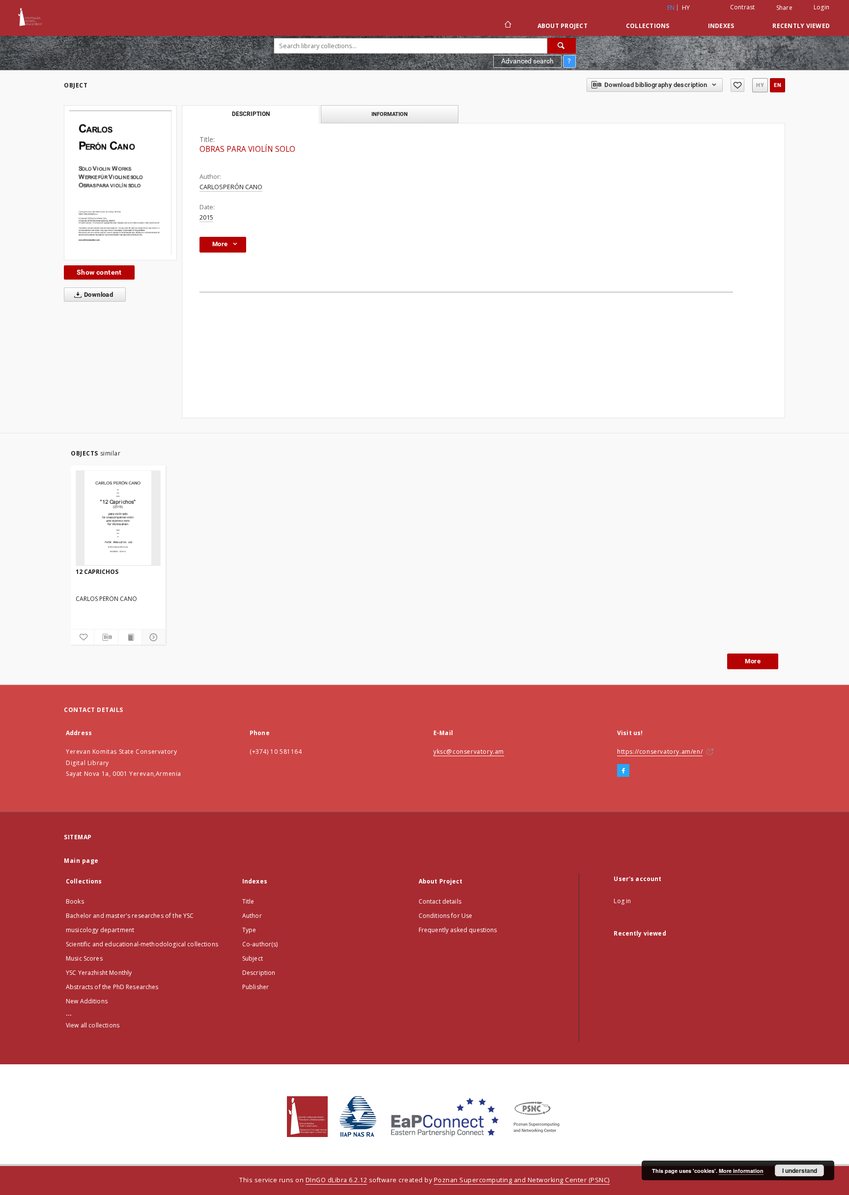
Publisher (255, 987)
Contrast (742, 7)
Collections (648, 26)
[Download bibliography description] (105, 637)
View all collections (92, 1025)
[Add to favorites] (737, 85)
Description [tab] (251, 114)
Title (248, 901)
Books (75, 901)
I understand (799, 1170)
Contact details (440, 901)
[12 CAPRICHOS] (118, 518)
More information (741, 1170)
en (777, 85)
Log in (622, 901)
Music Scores (84, 958)
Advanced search (527, 61)
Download (98, 294)
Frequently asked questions (458, 930)
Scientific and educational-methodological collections (142, 944)
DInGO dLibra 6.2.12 (337, 1180)
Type (249, 930)
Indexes (721, 26)
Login (821, 7)
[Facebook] (623, 771)
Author (252, 915)
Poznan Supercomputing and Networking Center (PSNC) (522, 1180)
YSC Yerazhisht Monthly (99, 972)
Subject (252, 958)
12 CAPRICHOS (97, 572)
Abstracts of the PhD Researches (112, 987)
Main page (81, 860)
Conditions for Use (446, 915)
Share (784, 8)
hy (686, 7)
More (753, 661)
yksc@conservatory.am (468, 751)
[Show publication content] (130, 637)
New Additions (87, 1001)
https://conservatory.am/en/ (660, 751)
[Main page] (507, 25)
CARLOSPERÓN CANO (230, 187)
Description (259, 972)
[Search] (561, 46)
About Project (563, 26)
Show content (99, 272)
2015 (206, 217)
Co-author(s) (260, 944)
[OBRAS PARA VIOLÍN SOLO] (120, 183)
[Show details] (152, 637)
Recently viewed (801, 26)
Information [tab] (389, 114)
